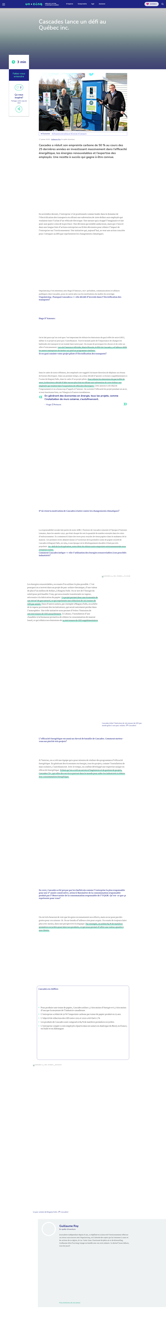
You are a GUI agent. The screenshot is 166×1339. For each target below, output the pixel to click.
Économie (46, 134)
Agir (92, 4)
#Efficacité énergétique (61, 134)
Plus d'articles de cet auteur (69, 1303)
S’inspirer (69, 4)
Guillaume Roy (56, 139)
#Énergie (74, 134)
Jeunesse (102, 4)
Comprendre (82, 4)
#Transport (82, 134)
